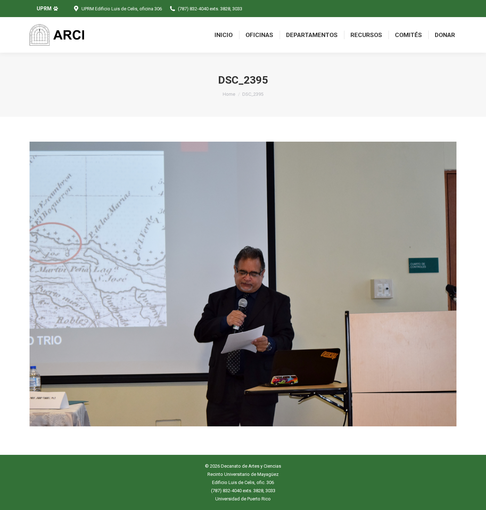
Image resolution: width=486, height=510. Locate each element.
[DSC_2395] (243, 284)
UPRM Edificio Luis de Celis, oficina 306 (121, 8)
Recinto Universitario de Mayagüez (243, 474)
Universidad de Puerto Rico (243, 498)
